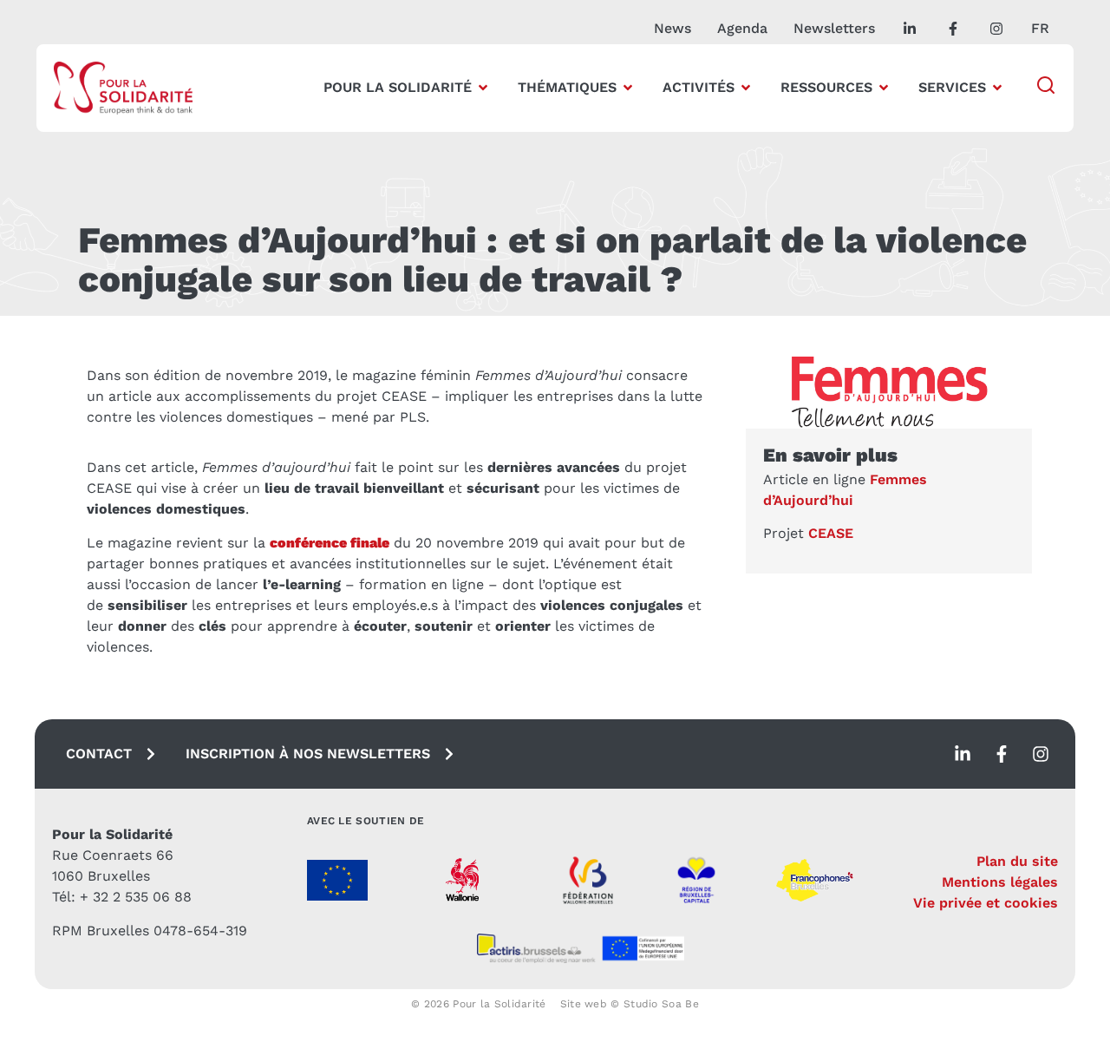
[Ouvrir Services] (997, 87)
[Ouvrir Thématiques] (628, 87)
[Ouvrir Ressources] (884, 87)
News (672, 28)
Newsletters (834, 28)
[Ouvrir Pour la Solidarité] (483, 87)
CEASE (830, 533)
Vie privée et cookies (985, 903)
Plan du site (1017, 861)
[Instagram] (1040, 754)
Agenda (742, 28)
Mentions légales (1000, 882)
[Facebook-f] (1001, 754)
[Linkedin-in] (962, 754)
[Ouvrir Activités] (746, 87)
